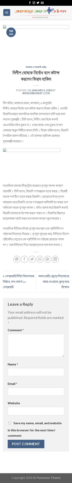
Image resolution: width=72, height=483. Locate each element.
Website (14, 403)
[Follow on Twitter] (38, 3)
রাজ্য (44, 67)
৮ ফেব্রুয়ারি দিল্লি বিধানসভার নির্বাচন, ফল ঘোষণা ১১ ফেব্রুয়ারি (18, 281)
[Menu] (6, 12)
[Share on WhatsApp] (16, 259)
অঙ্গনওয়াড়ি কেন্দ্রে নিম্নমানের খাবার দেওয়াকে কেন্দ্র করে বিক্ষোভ (53, 281)
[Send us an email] (42, 3)
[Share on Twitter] (32, 259)
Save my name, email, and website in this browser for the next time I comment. (35, 429)
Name (13, 364)
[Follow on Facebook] (30, 3)
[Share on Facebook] (24, 259)
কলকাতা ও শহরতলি (33, 67)
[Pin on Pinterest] (47, 259)
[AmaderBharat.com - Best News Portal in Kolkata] (39, 12)
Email (12, 383)
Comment (16, 330)
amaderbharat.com (36, 93)
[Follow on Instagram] (34, 3)
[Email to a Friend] (39, 259)
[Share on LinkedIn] (55, 259)
